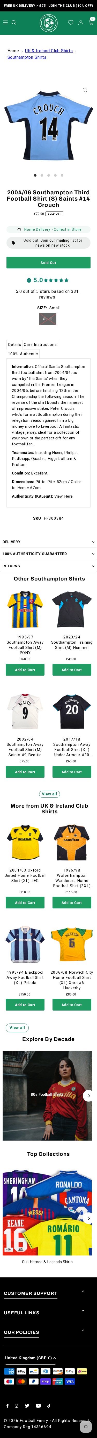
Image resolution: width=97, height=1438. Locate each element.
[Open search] (14, 22)
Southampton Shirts (27, 57)
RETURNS (11, 566)
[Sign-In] (81, 23)
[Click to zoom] (85, 90)
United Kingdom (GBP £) (28, 1358)
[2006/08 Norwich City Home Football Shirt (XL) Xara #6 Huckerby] (72, 944)
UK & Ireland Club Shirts (49, 50)
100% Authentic (23, 354)
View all (49, 794)
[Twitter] (27, 1406)
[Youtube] (38, 1406)
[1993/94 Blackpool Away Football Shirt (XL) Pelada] (25, 944)
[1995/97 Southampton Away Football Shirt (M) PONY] (25, 609)
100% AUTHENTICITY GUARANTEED (35, 554)
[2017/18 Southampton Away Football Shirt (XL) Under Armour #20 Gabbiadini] (72, 711)
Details (14, 344)
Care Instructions (40, 344)
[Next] (88, 1096)
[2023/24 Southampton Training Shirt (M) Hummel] (72, 609)
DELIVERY (12, 542)
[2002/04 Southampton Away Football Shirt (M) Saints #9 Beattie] (25, 711)
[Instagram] (16, 1406)
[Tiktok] (48, 1406)
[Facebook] (7, 1406)
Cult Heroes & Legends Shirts (47, 1261)
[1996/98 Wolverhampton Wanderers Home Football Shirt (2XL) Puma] (72, 842)
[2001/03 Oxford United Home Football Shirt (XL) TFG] (25, 842)
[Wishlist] (70, 23)
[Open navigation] (5, 22)
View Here (63, 496)
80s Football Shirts (47, 1094)
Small (48, 319)
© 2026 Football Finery (26, 1420)
